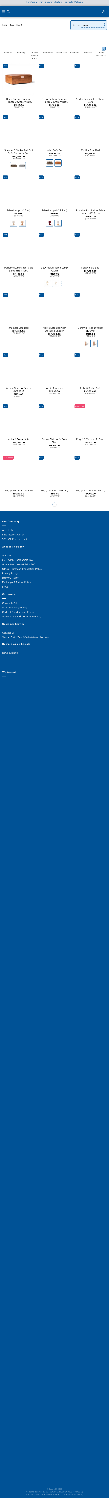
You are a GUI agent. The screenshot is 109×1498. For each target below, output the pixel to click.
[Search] (8, 12)
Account (7, 1020)
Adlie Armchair (54, 388)
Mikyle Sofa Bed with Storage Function (54, 329)
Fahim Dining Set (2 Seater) (18, 592)
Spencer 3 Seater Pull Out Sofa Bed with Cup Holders (18, 152)
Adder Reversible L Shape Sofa (90, 101)
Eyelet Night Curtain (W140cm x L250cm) (19, 649)
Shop (12, 25)
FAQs (5, 1052)
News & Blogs (10, 1118)
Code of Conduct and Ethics (18, 1077)
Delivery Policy (10, 1043)
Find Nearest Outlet (13, 1000)
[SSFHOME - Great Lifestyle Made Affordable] (54, 11)
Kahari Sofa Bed (90, 267)
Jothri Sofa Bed (54, 150)
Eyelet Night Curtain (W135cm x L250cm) (90, 649)
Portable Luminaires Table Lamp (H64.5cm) (18, 269)
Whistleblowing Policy (14, 1072)
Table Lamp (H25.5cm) (54, 210)
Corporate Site (10, 1068)
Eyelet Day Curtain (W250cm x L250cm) (90, 890)
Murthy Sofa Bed (90, 150)
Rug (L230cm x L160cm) (19, 538)
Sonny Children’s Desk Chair (54, 441)
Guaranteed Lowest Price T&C (18, 1029)
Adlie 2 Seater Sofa (18, 439)
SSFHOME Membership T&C (17, 1025)
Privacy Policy (10, 1038)
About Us (7, 995)
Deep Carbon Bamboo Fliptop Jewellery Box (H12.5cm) (54, 101)
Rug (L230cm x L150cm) (19, 490)
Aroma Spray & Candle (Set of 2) (18, 390)
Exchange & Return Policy (16, 1047)
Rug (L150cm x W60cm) (54, 490)
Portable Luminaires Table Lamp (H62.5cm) (90, 212)
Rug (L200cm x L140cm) (90, 439)
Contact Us (8, 1098)
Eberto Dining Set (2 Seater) (54, 592)
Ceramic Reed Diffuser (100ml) (90, 329)
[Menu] (4, 12)
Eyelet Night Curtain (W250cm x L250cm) (54, 829)
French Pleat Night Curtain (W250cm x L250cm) (18, 829)
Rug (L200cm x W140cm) (90, 490)
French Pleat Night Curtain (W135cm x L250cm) (54, 649)
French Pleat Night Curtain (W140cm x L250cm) (54, 709)
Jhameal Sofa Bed (19, 327)
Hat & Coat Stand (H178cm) (90, 540)
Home (4, 25)
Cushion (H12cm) (90, 590)
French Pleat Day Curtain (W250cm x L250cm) (54, 950)
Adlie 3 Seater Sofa (90, 388)
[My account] (103, 12)
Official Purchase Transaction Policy (22, 1034)
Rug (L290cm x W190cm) (54, 538)
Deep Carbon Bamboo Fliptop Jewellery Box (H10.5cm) (18, 101)
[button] (104, 49)
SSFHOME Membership (15, 1004)
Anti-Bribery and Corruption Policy (21, 1081)
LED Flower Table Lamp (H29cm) (54, 269)
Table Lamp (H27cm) (18, 210)
